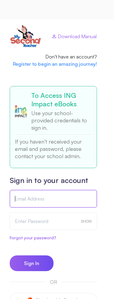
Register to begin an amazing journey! (55, 64)
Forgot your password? (33, 237)
